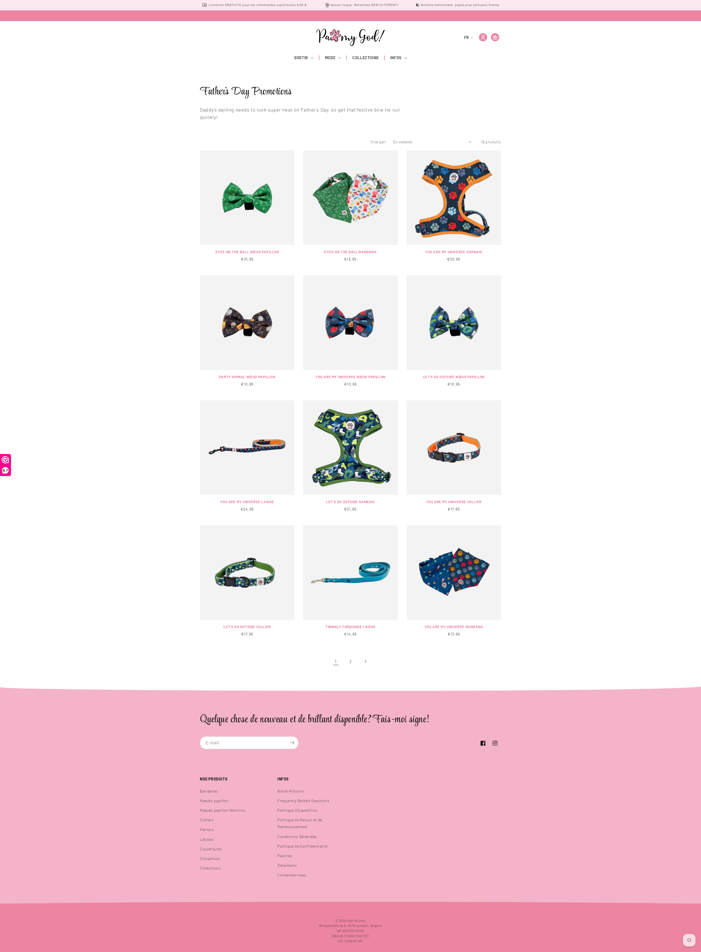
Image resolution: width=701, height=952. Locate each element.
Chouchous (210, 858)
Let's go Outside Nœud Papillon (454, 377)
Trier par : (378, 141)
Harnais (207, 829)
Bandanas (209, 791)
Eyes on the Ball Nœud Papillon (247, 252)
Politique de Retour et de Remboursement (299, 823)
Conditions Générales (297, 836)
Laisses (207, 839)
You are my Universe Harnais (453, 252)
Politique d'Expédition (297, 810)
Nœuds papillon (214, 800)
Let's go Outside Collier (247, 627)
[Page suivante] (365, 661)
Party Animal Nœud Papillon (247, 377)
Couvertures (211, 848)
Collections (210, 868)
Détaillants (287, 865)
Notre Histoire (290, 791)
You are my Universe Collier (454, 502)
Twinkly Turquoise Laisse (350, 627)
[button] (304, 57)
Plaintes (284, 855)
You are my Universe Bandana (453, 627)
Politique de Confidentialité (302, 846)
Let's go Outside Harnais (350, 502)
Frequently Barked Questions (303, 800)
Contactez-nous (291, 875)
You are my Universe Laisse (247, 502)
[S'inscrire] (292, 742)
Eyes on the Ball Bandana (350, 252)
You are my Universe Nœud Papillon (350, 377)
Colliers (207, 819)
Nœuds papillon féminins (223, 810)
